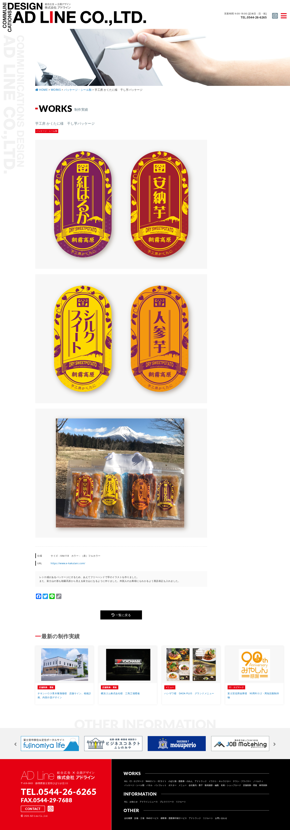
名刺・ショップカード (231, 785)
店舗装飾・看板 (250, 785)
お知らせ (134, 801)
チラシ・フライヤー (242, 781)
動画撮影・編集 (212, 785)
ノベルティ (258, 781)
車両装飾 (263, 785)
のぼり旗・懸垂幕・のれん (180, 781)
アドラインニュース (149, 801)
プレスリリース (167, 801)
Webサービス (152, 818)
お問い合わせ (221, 818)
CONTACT (33, 809)
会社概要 (128, 818)
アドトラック (201, 781)
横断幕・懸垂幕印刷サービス (174, 818)
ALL (126, 781)
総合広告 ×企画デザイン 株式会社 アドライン (75, 18)
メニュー (183, 785)
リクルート (181, 801)
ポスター (172, 785)
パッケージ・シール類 (134, 785)
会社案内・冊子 (196, 785)
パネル (149, 785)
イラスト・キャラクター (220, 781)
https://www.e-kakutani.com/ (68, 563)
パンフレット (160, 785)
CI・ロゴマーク (137, 781)
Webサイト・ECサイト (156, 781)
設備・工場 (139, 818)
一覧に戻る (122, 615)
